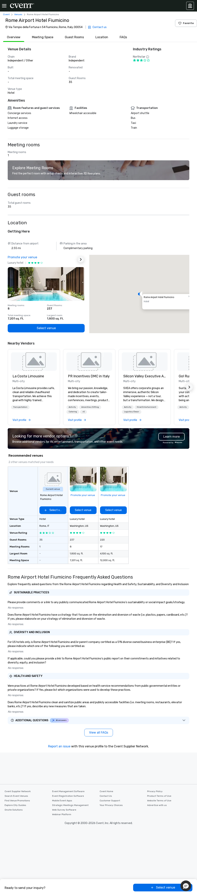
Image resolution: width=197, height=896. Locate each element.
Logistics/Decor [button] (131, 412)
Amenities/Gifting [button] (90, 407)
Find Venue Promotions (17, 800)
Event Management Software (68, 791)
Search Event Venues (16, 796)
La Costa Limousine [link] (28, 376)
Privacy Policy (155, 791)
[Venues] (190, 6)
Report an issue (59, 746)
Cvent (6, 14)
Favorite (188, 23)
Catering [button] (73, 412)
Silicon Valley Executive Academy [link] (144, 376)
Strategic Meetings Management (70, 805)
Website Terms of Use (159, 800)
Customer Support (110, 800)
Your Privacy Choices (111, 805)
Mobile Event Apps (62, 800)
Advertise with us (157, 805)
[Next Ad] (81, 259)
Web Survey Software (64, 809)
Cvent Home (106, 791)
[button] (139, 294)
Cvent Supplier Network (18, 791)
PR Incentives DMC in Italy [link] (89, 376)
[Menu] (4, 6)
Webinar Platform (61, 814)
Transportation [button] (20, 407)
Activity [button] (72, 407)
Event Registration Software (68, 796)
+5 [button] (83, 412)
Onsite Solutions (14, 809)
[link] (34, 361)
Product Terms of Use (159, 796)
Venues (18, 14)
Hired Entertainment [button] (146, 407)
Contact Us (106, 796)
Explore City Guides (15, 805)
